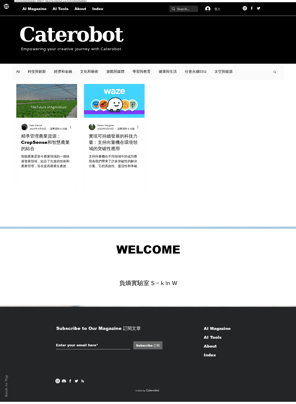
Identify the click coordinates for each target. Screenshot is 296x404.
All (18, 72)
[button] (275, 72)
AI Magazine (218, 328)
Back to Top (6, 386)
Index (210, 355)
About (210, 346)
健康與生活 (168, 72)
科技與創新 (37, 72)
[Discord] (64, 381)
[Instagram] (245, 8)
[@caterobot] (76, 381)
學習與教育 (141, 72)
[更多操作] (71, 127)
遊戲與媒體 (115, 72)
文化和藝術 (89, 72)
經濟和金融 (63, 72)
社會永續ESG (195, 72)
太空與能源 (223, 72)
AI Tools (212, 337)
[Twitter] (258, 8)
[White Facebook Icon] (70, 381)
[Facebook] (251, 8)
